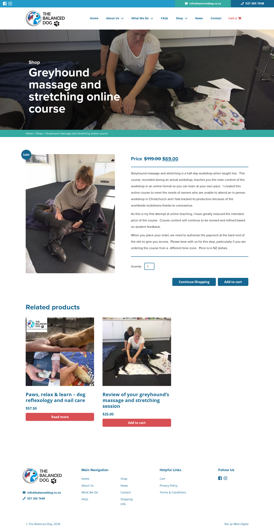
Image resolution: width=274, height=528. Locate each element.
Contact (216, 18)
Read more (60, 417)
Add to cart (233, 282)
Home (94, 18)
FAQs (164, 18)
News (199, 18)
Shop (179, 18)
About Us (112, 18)
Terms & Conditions (173, 492)
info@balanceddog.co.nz (43, 492)
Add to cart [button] (137, 423)
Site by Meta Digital (236, 524)
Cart (232, 18)
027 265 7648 (35, 498)
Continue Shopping (194, 282)
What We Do (140, 18)
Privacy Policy (169, 485)
